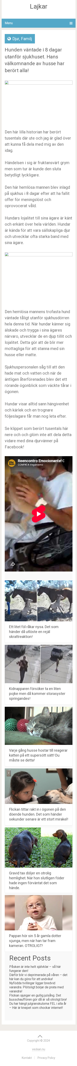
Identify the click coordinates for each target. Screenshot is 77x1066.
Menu (9, 23)
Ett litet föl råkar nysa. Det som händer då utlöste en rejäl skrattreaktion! (34, 632)
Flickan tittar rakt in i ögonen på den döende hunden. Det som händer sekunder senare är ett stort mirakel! (38, 814)
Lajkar (38, 6)
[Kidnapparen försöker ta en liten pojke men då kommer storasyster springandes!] (38, 664)
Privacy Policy (46, 1057)
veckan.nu (38, 1049)
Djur (15, 38)
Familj (26, 38)
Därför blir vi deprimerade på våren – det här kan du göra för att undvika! (38, 977)
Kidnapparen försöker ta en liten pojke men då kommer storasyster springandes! (37, 693)
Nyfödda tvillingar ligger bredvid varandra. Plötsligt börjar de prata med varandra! (36, 987)
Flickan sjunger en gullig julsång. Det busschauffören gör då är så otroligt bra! (38, 997)
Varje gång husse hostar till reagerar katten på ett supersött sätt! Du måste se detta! (38, 755)
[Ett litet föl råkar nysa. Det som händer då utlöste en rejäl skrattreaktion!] (38, 600)
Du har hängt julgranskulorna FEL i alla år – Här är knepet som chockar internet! (37, 1006)
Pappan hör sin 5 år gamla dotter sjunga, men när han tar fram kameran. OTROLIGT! (35, 941)
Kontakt (27, 1057)
